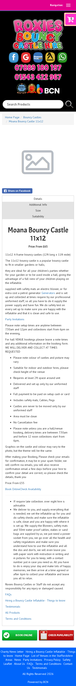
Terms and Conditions (18, 618)
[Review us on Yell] (50, 57)
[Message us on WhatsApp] (62, 57)
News (17, 660)
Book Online (12, 489)
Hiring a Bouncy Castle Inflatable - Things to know (35, 600)
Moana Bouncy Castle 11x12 (26, 121)
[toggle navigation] (68, 5)
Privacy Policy (52, 660)
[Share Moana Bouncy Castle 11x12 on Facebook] (38, 190)
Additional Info (38, 204)
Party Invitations (14, 319)
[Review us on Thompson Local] (38, 57)
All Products (12, 612)
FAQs (8, 594)
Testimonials (12, 606)
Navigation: (56, 5)
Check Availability (30, 489)
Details (38, 199)
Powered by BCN (38, 682)
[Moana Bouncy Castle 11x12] (38, 162)
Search (69, 103)
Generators (48, 293)
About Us (19, 664)
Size (38, 210)
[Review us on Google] (26, 57)
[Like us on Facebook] (14, 57)
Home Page (12, 117)
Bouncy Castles (32, 117)
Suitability (38, 216)
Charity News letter (12, 651)
